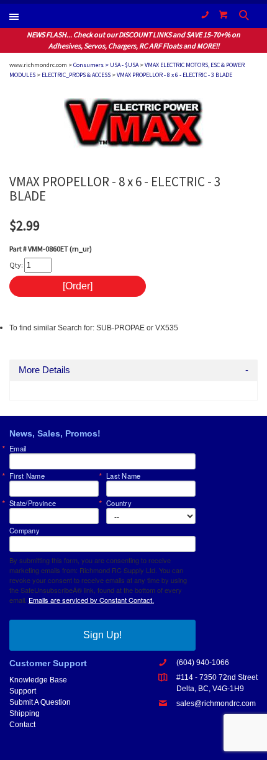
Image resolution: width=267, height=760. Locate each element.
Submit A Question (40, 702)
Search (245, 16)
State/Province (32, 503)
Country (119, 503)
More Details (44, 370)
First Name (27, 476)
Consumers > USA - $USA (105, 65)
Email (18, 448)
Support (22, 691)
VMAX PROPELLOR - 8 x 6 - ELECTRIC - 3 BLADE (174, 75)
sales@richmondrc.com (216, 703)
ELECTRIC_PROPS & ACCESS (76, 75)
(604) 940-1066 (205, 14)
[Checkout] (223, 14)
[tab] (133, 370)
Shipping (24, 713)
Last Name (123, 476)
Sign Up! (102, 635)
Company (24, 530)
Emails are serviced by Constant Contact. (91, 600)
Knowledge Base (38, 680)
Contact (22, 724)
